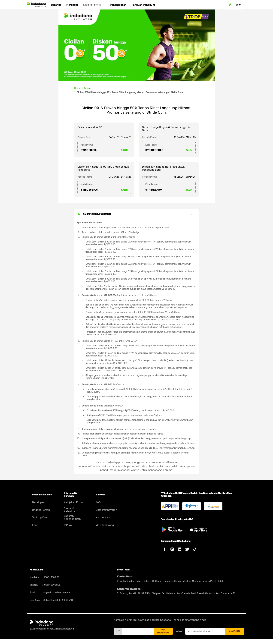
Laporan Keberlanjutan (72, 517)
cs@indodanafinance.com (56, 592)
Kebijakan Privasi (74, 502)
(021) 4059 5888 (52, 585)
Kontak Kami (103, 517)
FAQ (98, 502)
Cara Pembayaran (106, 509)
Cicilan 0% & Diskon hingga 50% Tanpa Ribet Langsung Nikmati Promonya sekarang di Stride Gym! (130, 92)
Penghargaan (118, 4)
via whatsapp (163, 631)
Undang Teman (41, 509)
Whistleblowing (105, 525)
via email (234, 631)
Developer (38, 502)
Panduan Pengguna (143, 4)
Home (77, 88)
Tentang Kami (40, 517)
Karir (35, 525)
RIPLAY (68, 525)
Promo (87, 88)
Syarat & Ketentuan (70, 510)
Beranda (56, 4)
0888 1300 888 (51, 577)
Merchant (72, 4)
